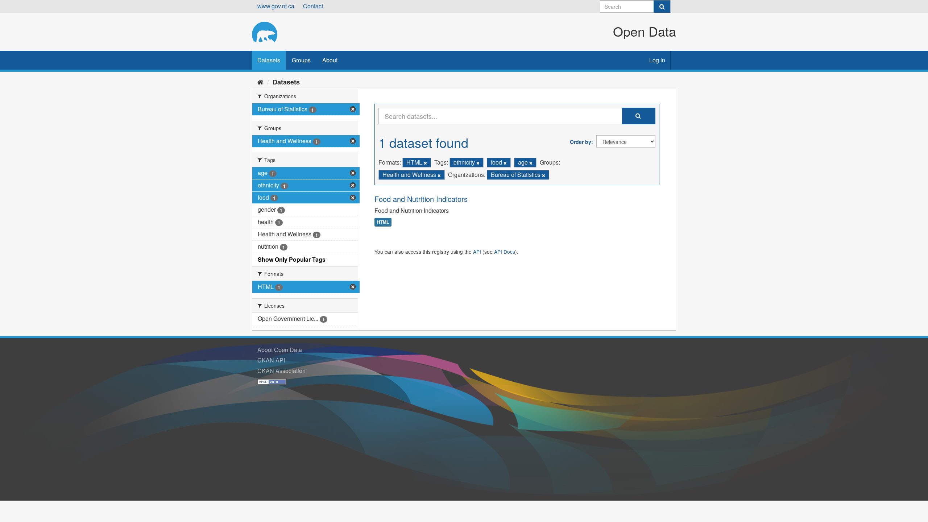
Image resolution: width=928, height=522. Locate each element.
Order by (580, 141)
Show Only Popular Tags (292, 259)
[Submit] (662, 6)
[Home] (260, 81)
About (329, 60)
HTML (383, 222)
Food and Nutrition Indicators (421, 199)
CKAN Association (281, 370)
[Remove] (425, 163)
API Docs (504, 251)
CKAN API (271, 360)
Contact (313, 6)
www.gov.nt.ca (275, 6)
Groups (301, 60)
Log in (657, 60)
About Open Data (279, 349)
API (477, 251)
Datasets (268, 60)
